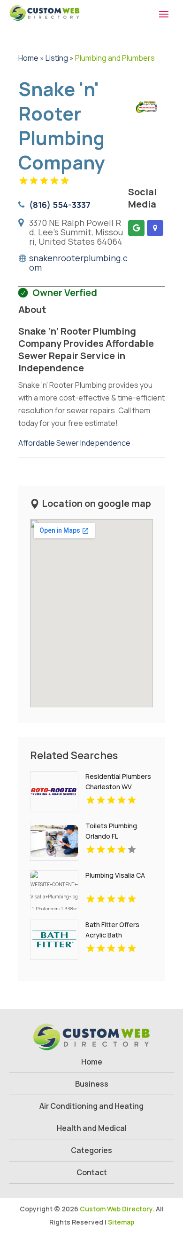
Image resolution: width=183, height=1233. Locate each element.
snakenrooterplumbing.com (78, 262)
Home (28, 58)
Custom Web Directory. (117, 1208)
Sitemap (121, 1221)
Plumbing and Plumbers (115, 58)
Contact (91, 1172)
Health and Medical (92, 1128)
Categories (91, 1150)
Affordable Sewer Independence (74, 443)
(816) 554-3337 (60, 204)
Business (91, 1084)
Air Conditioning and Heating (91, 1106)
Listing (57, 58)
